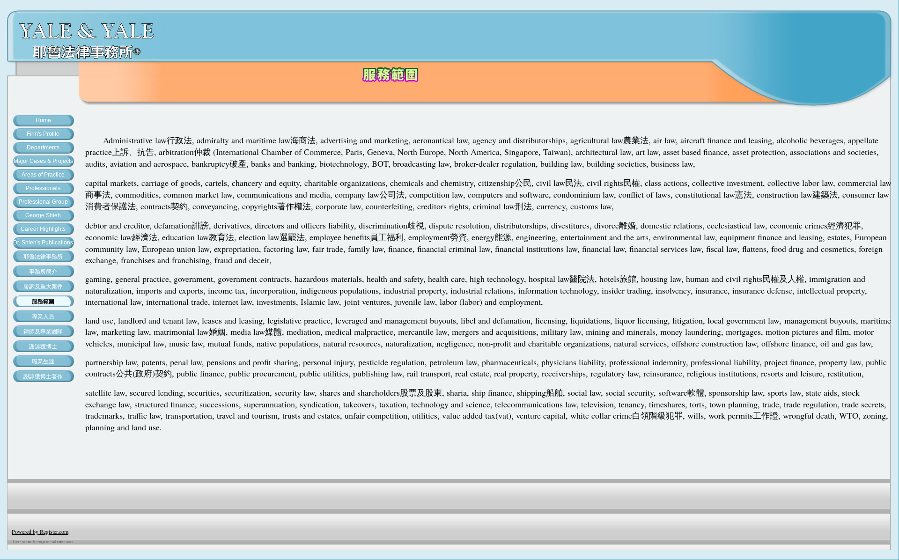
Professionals (43, 188)
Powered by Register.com (40, 531)
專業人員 (43, 316)
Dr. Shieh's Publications (43, 242)
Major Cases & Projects (43, 161)
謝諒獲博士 (43, 346)
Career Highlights (43, 229)
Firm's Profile (43, 134)
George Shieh (43, 215)
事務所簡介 (43, 271)
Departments (43, 147)
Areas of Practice (43, 174)
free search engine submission (43, 541)
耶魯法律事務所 (43, 256)
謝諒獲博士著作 (43, 376)
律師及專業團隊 (43, 331)
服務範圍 (43, 301)
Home (43, 120)
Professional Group (43, 202)
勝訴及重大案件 (43, 286)
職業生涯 (43, 361)
